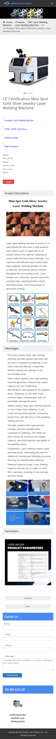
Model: (6, 155)
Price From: (8, 169)
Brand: (5, 162)
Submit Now (12, 675)
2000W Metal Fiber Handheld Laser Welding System (18, 718)
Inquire (8, 181)
